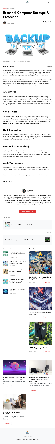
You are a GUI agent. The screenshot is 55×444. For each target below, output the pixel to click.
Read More (47, 282)
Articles (5, 8)
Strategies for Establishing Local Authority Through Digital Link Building (16, 281)
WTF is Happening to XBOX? (38, 348)
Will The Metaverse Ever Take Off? (14, 377)
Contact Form (25, 439)
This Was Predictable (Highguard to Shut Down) (40, 313)
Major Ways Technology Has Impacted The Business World (20, 240)
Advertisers (18, 439)
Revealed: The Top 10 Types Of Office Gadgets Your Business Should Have (39, 379)
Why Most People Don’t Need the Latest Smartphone (18, 262)
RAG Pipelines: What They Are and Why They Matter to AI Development (17, 253)
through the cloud (44, 120)
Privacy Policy (36, 439)
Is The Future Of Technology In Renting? (21, 225)
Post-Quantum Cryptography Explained (17, 290)
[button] (4, 2)
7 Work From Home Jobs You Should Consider (12, 413)
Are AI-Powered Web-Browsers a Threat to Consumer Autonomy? (18, 271)
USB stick (37, 138)
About (30, 439)
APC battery (36, 96)
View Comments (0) (26, 211)
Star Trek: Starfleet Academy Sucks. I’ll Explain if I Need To (40, 278)
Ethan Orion (9, 22)
